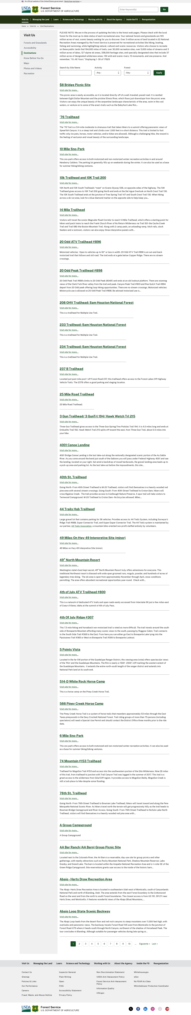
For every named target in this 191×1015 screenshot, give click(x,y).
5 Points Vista (70, 649)
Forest (127, 67)
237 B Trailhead (71, 369)
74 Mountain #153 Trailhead (80, 761)
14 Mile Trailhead (72, 210)
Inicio (24, 26)
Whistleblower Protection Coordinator (151, 986)
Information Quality (105, 988)
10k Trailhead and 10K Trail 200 (83, 177)
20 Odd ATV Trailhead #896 (80, 242)
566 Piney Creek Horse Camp (81, 703)
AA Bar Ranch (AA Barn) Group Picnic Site (90, 847)
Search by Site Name (70, 67)
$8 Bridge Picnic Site (75, 85)
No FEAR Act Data (142, 981)
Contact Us (27, 972)
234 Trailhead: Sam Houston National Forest (93, 346)
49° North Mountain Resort (80, 560)
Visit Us (33, 26)
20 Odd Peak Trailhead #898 (81, 270)
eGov (136, 977)
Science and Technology (78, 963)
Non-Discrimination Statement (110, 972)
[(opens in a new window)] (131, 1009)
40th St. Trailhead (73, 477)
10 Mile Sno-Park (72, 149)
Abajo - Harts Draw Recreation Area (86, 879)
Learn (59, 963)
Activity (98, 67)
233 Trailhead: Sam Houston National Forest (93, 324)
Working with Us (102, 963)
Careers (25, 990)
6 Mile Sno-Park (71, 735)
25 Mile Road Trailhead (77, 394)
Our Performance (30, 986)
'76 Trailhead (69, 117)
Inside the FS (143, 963)
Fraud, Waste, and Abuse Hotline (37, 995)
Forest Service (51, 8)
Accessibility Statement (70, 990)
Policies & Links (29, 981)
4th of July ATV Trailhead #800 (83, 592)
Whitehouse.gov (141, 972)
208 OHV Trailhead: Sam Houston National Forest (97, 302)
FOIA (61, 986)
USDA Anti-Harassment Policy (110, 977)
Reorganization (161, 963)
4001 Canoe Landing (75, 445)
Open (61, 981)
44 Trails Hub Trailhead (77, 509)
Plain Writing (65, 977)
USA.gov (100, 993)
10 (129, 944)
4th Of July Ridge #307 (77, 617)
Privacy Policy (65, 995)
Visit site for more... (69, 90)
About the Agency (123, 963)
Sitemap (25, 977)
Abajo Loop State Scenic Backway (85, 911)
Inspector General (67, 972)
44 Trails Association (81, 526)
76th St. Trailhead (73, 793)
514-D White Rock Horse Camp (82, 681)
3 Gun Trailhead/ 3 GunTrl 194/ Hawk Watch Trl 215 (97, 416)
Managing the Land (42, 963)
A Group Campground (76, 825)
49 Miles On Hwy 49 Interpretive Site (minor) (93, 538)
